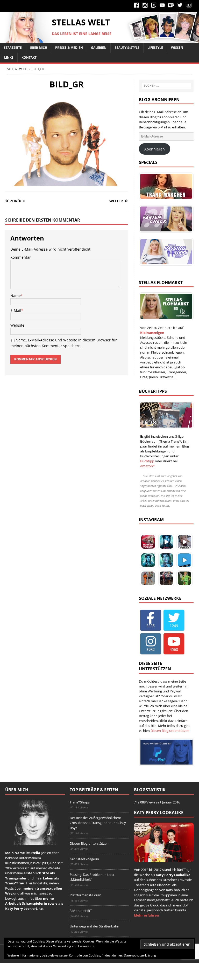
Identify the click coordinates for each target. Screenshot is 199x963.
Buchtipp (147, 461)
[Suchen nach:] (166, 85)
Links (8, 57)
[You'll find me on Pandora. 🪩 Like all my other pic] (148, 560)
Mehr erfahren (146, 915)
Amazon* (147, 466)
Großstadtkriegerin (84, 859)
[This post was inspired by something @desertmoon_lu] (148, 541)
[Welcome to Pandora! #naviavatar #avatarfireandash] (184, 560)
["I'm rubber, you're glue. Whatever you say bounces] (166, 578)
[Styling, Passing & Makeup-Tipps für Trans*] (165, 251)
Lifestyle (155, 47)
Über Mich (38, 47)
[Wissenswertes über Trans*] (165, 219)
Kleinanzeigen (152, 332)
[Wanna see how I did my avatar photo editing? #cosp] (166, 541)
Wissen (177, 47)
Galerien (98, 47)
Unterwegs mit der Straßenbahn (94, 926)
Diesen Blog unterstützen (170, 730)
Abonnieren (154, 149)
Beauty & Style (127, 47)
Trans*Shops (80, 802)
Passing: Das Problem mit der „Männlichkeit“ (92, 877)
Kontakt (29, 57)
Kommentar (20, 257)
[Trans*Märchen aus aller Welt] (165, 186)
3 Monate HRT (81, 910)
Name (15, 295)
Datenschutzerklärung (140, 955)
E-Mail (15, 310)
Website (17, 325)
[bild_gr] (66, 183)
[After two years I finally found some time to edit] (166, 560)
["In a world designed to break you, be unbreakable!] (148, 578)
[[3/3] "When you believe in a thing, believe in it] (184, 578)
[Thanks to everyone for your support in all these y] (184, 541)
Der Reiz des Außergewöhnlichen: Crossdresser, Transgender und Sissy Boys (98, 822)
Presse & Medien (69, 47)
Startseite (13, 47)
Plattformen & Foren (85, 895)
